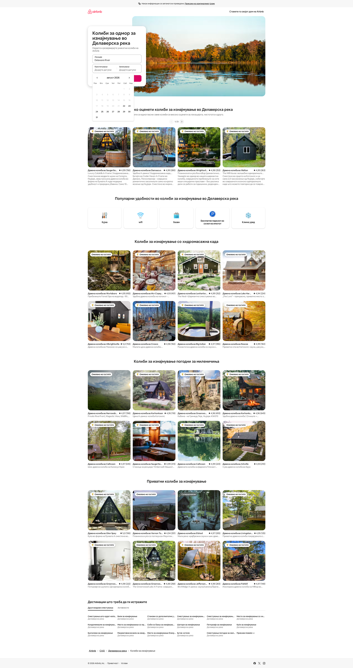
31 (97, 117)
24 (97, 111)
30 (129, 111)
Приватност (112, 663)
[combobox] (117, 60)
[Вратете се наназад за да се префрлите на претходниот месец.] (97, 78)
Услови (124, 663)
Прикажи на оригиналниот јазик (200, 3)
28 (118, 111)
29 (124, 111)
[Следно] (181, 121)
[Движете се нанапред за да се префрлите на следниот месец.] (129, 78)
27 (113, 111)
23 (129, 106)
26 (108, 111)
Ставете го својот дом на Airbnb (246, 11)
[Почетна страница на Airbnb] (95, 11)
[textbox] (105, 70)
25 (102, 111)
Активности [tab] (123, 607)
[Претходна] (171, 121)
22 (124, 106)
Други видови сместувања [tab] (100, 607)
